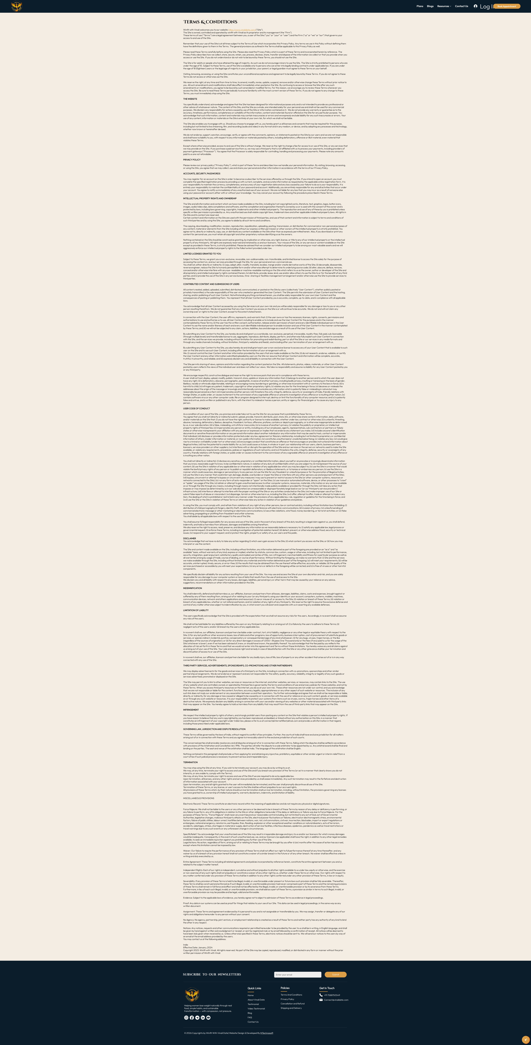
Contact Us (253, 1021)
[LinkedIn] (203, 1018)
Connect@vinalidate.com (336, 999)
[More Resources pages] (450, 6)
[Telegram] (197, 1018)
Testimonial (253, 1004)
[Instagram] (186, 1018)
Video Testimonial (256, 1008)
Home (251, 995)
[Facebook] (192, 1018)
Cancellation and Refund (292, 1003)
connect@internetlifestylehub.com (281, 720)
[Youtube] (208, 1018)
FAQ (250, 1017)
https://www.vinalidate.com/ (242, 29)
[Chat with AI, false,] (526, 1040)
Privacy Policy (287, 999)
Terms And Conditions (291, 994)
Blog (250, 1013)
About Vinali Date (256, 999)
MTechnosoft (266, 1033)
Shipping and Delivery (291, 1008)
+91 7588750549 (332, 995)
